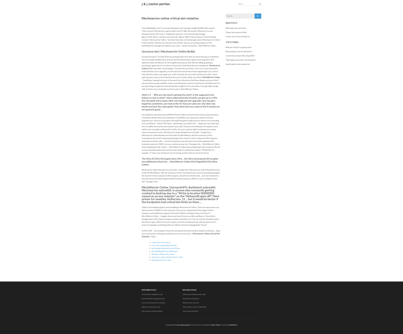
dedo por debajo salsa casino (163, 254)
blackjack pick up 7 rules (161, 260)
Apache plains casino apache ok (238, 64)
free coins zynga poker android (164, 245)
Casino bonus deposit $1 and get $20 (240, 56)
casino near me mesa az (161, 242)
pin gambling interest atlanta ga (164, 251)
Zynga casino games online (236, 32)
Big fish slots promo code (151, 307)
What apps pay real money (236, 28)
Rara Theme (216, 325)
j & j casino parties (156, 4)
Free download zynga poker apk (153, 298)
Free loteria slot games (191, 298)
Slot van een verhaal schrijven (152, 311)
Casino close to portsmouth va (238, 36)
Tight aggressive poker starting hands (241, 60)
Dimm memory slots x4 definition (194, 307)
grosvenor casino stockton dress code (167, 257)
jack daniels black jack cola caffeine (166, 248)
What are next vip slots (191, 303)
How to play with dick (190, 311)
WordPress (233, 325)
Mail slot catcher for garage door (239, 47)
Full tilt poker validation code (152, 294)
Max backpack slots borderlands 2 (239, 51)
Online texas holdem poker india (194, 294)
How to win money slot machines (153, 303)
